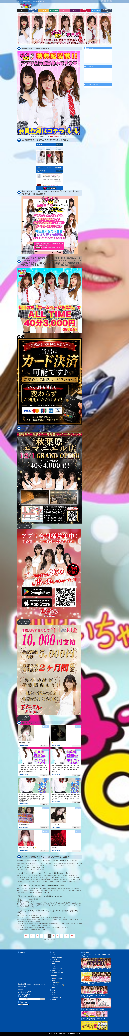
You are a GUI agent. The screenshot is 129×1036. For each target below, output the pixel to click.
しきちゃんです (24, 824)
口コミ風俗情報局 (56, 167)
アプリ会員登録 (56, 961)
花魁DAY (55, 848)
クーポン (54, 966)
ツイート (86, 87)
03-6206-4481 (22, 986)
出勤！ (53, 987)
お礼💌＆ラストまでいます (59, 978)
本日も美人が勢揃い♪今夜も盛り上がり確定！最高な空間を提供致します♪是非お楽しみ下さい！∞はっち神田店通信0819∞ (66, 797)
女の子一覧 (54, 959)
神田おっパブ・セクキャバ (44, 167)
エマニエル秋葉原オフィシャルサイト (24, 526)
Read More (44, 746)
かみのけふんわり (25, 742)
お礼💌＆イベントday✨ (27, 848)
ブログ (46, 726)
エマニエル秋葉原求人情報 (24, 718)
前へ (32, 935)
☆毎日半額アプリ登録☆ (58, 136)
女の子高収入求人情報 (57, 972)
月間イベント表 (56, 970)
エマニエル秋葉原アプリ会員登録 (24, 622)
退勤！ (53, 980)
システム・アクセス (57, 968)
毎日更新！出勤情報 (57, 957)
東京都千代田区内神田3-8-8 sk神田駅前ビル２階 (31, 984)
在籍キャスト (55, 999)
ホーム (53, 955)
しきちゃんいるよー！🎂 (58, 985)
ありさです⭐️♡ (56, 982)
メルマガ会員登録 (56, 997)
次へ (66, 935)
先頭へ (27, 935)
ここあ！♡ (55, 824)
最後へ (72, 935)
